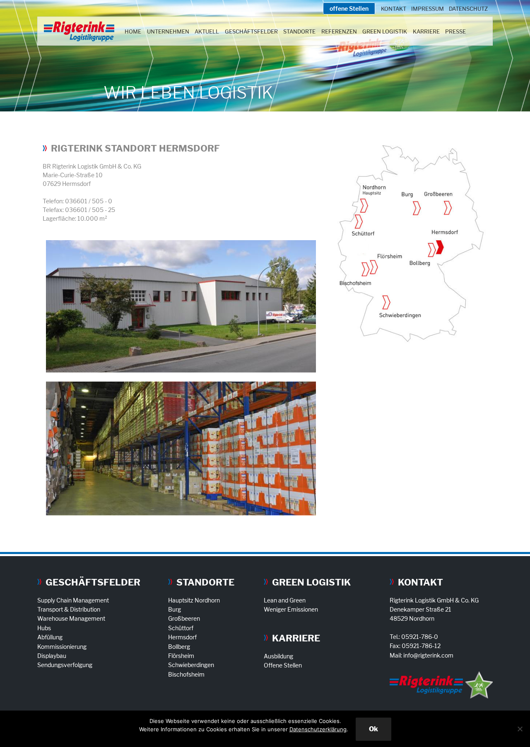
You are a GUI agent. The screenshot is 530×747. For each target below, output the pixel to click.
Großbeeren (184, 618)
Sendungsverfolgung (64, 664)
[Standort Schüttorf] (358, 222)
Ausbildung (278, 656)
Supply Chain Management (73, 600)
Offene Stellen (283, 665)
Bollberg (179, 646)
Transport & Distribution (68, 609)
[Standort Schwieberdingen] (386, 303)
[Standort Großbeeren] (447, 208)
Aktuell (207, 31)
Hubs (44, 627)
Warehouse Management (71, 618)
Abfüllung (50, 637)
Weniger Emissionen (291, 609)
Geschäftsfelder (251, 31)
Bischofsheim (186, 674)
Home (133, 31)
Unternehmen (168, 31)
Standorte (299, 31)
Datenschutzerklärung (318, 729)
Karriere (426, 31)
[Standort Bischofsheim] (365, 270)
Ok (373, 729)
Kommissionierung (62, 646)
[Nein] (520, 729)
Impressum (427, 8)
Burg (174, 609)
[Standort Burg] (416, 208)
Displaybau (51, 655)
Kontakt (393, 8)
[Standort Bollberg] (431, 251)
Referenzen (339, 31)
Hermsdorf (182, 637)
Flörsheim (181, 655)
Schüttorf (180, 627)
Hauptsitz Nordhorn (194, 600)
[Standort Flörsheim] (374, 268)
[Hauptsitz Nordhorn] (364, 205)
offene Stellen (349, 8)
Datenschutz (468, 8)
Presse (455, 31)
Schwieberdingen (191, 664)
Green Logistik (384, 31)
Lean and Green (285, 600)
